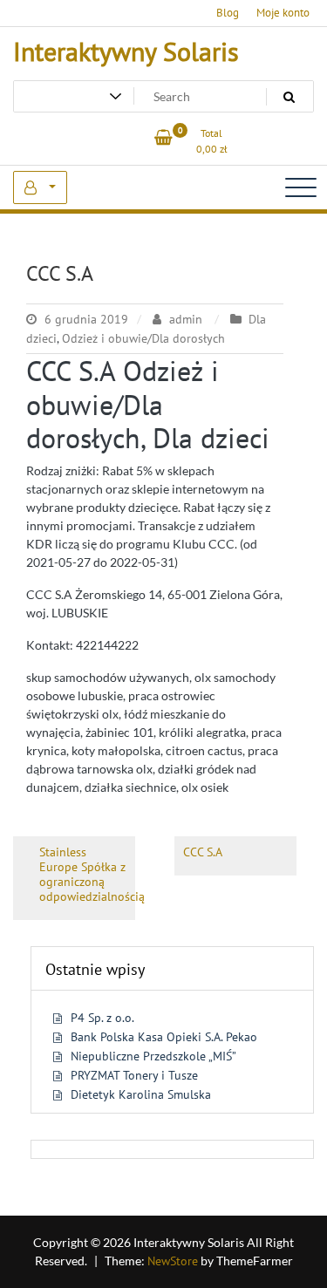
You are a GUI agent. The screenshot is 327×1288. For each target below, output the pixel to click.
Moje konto (283, 12)
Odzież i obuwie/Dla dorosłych (143, 338)
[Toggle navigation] (301, 187)
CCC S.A (59, 273)
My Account (40, 187)
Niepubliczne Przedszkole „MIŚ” (153, 1056)
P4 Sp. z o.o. (102, 1018)
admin (186, 319)
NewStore (172, 1261)
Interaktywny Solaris (126, 51)
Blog (227, 12)
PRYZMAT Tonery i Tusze (134, 1075)
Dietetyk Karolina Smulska (141, 1094)
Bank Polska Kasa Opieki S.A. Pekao (164, 1037)
